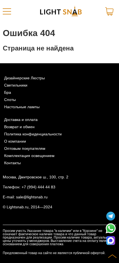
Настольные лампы (22, 107)
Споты (10, 99)
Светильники (15, 85)
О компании (15, 141)
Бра (7, 92)
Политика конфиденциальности (33, 134)
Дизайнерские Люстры (24, 78)
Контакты (12, 163)
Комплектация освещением (29, 155)
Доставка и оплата (21, 119)
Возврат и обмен (19, 127)
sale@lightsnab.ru (32, 197)
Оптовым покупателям (24, 148)
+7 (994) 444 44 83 (38, 187)
